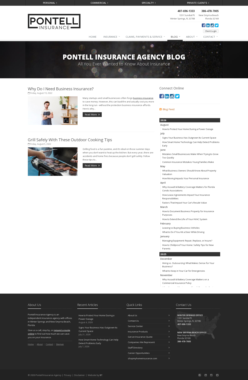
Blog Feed (168, 109)
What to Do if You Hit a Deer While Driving (183, 232)
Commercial (99, 2)
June (163, 149)
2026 (163, 120)
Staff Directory (135, 347)
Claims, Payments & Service (145, 36)
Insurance (111, 36)
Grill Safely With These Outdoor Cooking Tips (70, 139)
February (165, 223)
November (166, 275)
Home (93, 36)
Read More (91, 114)
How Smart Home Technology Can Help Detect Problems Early (98, 343)
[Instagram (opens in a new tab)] (212, 25)
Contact (210, 36)
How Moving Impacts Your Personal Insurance (185, 178)
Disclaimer (79, 375)
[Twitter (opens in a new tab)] (216, 25)
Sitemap (60, 344)
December (166, 258)
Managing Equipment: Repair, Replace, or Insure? (187, 240)
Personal (49, 2)
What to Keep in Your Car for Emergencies (183, 270)
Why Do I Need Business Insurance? (61, 88)
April (163, 182)
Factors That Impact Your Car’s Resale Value (184, 202)
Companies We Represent (141, 342)
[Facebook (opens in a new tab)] (203, 25)
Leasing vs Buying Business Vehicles (181, 227)
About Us (132, 315)
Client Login (211, 31)
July (162, 133)
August (164, 124)
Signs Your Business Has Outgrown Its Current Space (189, 137)
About (192, 36)
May (162, 166)
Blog (175, 36)
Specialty (148, 2)
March (164, 207)
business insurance (143, 98)
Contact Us (133, 320)
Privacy (67, 375)
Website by (95, 375)
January (165, 236)
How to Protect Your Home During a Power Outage (187, 129)
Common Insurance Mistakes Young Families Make (188, 162)
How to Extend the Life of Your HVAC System (184, 219)
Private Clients (197, 2)
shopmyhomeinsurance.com (142, 358)
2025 (163, 254)
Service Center (135, 326)
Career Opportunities (139, 353)
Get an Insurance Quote (140, 336)
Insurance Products (138, 331)
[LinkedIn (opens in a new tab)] (208, 25)
